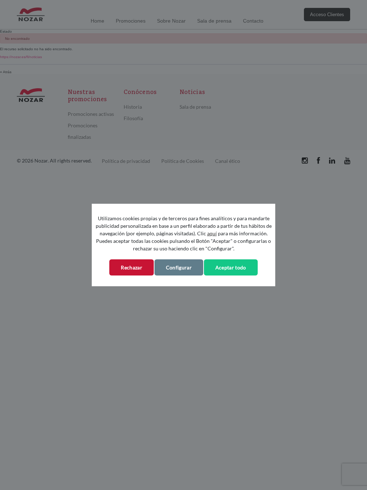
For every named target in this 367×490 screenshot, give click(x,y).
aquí (212, 233)
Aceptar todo (230, 267)
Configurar (179, 267)
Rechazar (131, 267)
